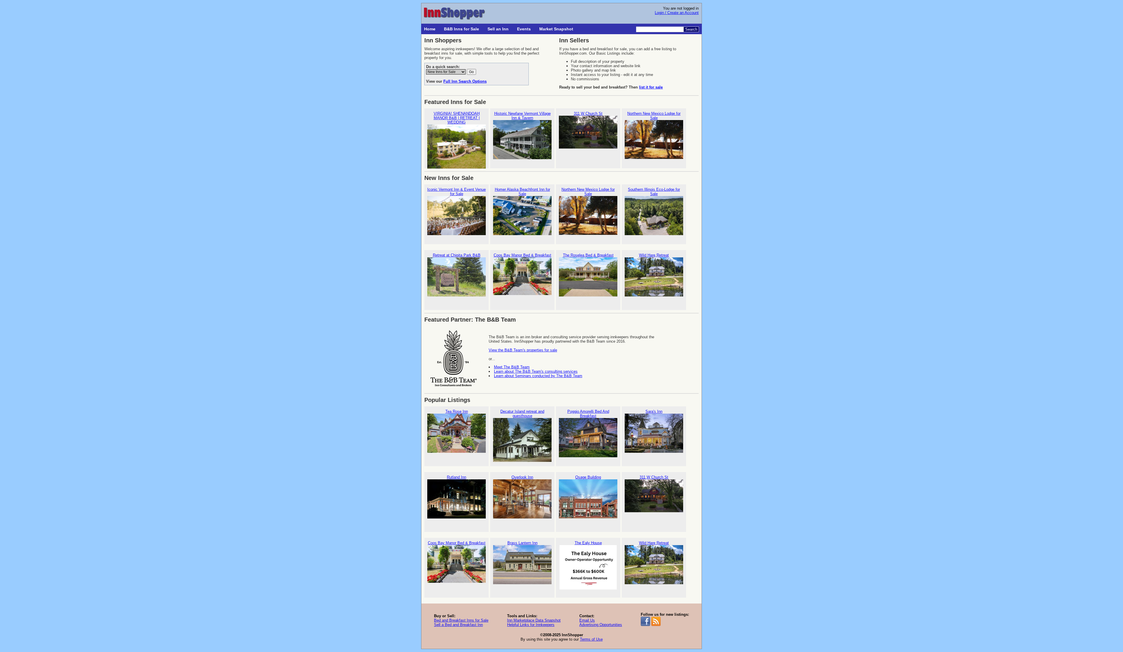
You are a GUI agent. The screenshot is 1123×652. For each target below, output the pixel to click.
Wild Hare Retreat (654, 255)
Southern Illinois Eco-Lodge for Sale (654, 191)
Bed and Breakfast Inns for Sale (461, 620)
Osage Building (588, 477)
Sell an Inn (498, 29)
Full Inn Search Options (465, 81)
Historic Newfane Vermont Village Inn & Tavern (522, 115)
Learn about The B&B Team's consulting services (536, 371)
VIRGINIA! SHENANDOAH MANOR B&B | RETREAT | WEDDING (457, 117)
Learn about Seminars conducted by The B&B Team (538, 376)
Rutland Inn (456, 477)
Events (524, 29)
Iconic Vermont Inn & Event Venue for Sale (456, 191)
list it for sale (651, 87)
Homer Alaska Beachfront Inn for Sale (522, 191)
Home (429, 29)
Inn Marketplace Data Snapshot (534, 620)
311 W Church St (588, 113)
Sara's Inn (653, 411)
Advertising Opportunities (600, 624)
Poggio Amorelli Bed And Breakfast (588, 413)
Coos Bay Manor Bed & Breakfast (522, 255)
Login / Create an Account (677, 13)
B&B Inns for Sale (461, 29)
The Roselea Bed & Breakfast (588, 255)
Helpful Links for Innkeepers (530, 624)
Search (691, 29)
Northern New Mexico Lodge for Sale (654, 115)
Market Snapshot (556, 29)
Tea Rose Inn (456, 411)
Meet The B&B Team (512, 367)
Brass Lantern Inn (522, 543)
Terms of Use (591, 639)
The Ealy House (588, 543)
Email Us (587, 620)
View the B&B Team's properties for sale (523, 350)
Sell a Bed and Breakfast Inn (458, 624)
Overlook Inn (522, 477)
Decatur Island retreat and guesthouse (522, 413)
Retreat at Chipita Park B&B (456, 255)
